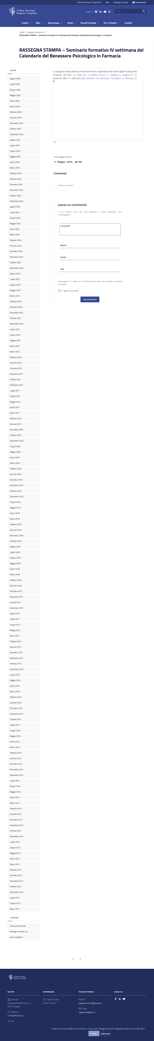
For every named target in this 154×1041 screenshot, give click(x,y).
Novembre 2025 (16, 123)
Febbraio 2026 (16, 112)
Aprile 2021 (14, 407)
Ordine (25, 23)
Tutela (70, 23)
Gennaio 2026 (15, 117)
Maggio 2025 (15, 156)
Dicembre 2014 (16, 763)
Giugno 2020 (15, 446)
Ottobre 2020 (15, 435)
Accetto (94, 1033)
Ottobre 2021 (15, 379)
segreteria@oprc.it (87, 1012)
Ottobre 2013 (15, 830)
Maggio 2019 (15, 507)
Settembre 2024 (16, 201)
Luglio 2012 (15, 897)
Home (21, 32)
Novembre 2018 (16, 535)
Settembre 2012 (16, 892)
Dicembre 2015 (16, 708)
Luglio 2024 (15, 212)
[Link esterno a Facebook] (96, 12)
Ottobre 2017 (15, 602)
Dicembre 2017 (16, 591)
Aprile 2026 (14, 100)
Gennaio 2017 (15, 646)
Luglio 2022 (15, 329)
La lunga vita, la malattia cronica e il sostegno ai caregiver (101, 74)
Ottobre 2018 (15, 541)
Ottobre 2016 (15, 663)
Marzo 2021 (15, 412)
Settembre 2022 (16, 323)
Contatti (128, 23)
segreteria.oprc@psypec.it (90, 1003)
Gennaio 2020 (15, 474)
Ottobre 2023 (15, 262)
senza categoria (16, 937)
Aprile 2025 (14, 162)
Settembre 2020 (16, 440)
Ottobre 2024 (15, 195)
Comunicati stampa (18, 925)
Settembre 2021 (16, 385)
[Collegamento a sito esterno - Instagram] (109, 12)
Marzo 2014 (15, 803)
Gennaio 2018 (15, 585)
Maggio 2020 (15, 451)
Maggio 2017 (15, 630)
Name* (64, 245)
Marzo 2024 (15, 234)
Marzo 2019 (15, 518)
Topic (107, 2)
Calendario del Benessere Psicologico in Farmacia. (110, 78)
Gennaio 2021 (15, 424)
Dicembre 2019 (16, 479)
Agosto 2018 (15, 546)
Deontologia (53, 23)
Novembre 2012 (16, 881)
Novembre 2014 (16, 769)
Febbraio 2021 (16, 418)
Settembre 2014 (16, 775)
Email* (64, 257)
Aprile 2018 (14, 568)
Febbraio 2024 (16, 240)
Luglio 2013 (15, 841)
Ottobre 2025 (15, 128)
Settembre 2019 (16, 496)
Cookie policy (105, 1033)
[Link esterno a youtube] (104, 12)
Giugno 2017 (15, 624)
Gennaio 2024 (15, 245)
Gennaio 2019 (15, 529)
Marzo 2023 (15, 295)
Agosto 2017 (15, 613)
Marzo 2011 (15, 908)
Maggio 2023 (15, 290)
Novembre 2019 (16, 485)
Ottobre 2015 (15, 719)
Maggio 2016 (15, 680)
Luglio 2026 (15, 84)
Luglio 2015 (15, 724)
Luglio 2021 (15, 390)
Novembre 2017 (16, 596)
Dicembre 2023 (16, 251)
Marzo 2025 (15, 167)
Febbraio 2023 (16, 301)
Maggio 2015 (15, 736)
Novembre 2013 (16, 825)
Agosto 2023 (15, 273)
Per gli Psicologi (88, 23)
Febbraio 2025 (16, 173)
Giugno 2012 (15, 903)
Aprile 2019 (14, 513)
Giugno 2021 (15, 396)
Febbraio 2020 (16, 468)
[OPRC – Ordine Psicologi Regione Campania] (22, 11)
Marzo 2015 (15, 747)
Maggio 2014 (15, 791)
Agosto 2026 (15, 78)
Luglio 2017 (15, 619)
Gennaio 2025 (15, 178)
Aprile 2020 (14, 457)
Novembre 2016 (16, 658)
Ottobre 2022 (15, 318)
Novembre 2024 (16, 190)
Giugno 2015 (15, 730)
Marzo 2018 (15, 574)
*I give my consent (70, 290)
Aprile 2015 (14, 741)
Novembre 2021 (16, 373)
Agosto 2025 (15, 139)
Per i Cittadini (110, 23)
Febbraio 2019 (16, 524)
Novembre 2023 (16, 256)
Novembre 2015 (16, 713)
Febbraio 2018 (16, 580)
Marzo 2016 (15, 691)
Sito (62, 269)
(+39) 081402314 (15, 1015)
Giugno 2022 (15, 334)
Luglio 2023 (15, 279)
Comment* (66, 226)
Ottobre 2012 (15, 886)
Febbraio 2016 (16, 697)
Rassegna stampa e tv (36, 32)
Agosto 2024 (15, 206)
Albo (38, 23)
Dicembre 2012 (16, 875)
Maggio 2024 (15, 223)
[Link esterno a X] (100, 12)
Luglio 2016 (15, 674)
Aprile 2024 (14, 229)
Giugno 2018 (15, 557)
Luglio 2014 (15, 780)
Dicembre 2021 (16, 368)
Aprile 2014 (14, 797)
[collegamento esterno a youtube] (124, 999)
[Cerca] (143, 11)
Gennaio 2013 (15, 869)
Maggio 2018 (15, 563)
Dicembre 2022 (16, 307)
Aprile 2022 (14, 346)
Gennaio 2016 (15, 702)
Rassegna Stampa (120, 2)
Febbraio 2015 (16, 752)
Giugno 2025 (15, 151)
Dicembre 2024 (16, 184)
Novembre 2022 (16, 312)
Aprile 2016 (14, 686)
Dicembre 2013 (16, 819)
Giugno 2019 (15, 502)
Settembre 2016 (16, 669)
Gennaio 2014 (15, 814)
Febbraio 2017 (16, 641)
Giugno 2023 (15, 284)
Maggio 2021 (15, 401)
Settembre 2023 (16, 268)
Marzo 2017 (15, 635)
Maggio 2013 (15, 853)
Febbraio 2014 (16, 808)
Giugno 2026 (15, 89)
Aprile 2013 (14, 858)
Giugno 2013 (15, 847)
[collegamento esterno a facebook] (115, 999)
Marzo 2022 (15, 351)
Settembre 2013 (16, 836)
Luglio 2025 (15, 145)
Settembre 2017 (16, 607)
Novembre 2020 (16, 429)
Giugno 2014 (15, 786)
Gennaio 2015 (15, 758)
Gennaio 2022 (15, 362)
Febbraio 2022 (16, 357)
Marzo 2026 (15, 106)
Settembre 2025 (16, 134)
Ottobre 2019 (15, 491)
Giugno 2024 (15, 217)
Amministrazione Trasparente (89, 2)
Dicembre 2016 (16, 652)
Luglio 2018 (15, 552)
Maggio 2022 (15, 340)
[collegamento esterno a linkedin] (120, 999)
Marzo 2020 (15, 463)
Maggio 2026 (15, 95)
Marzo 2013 (15, 864)
